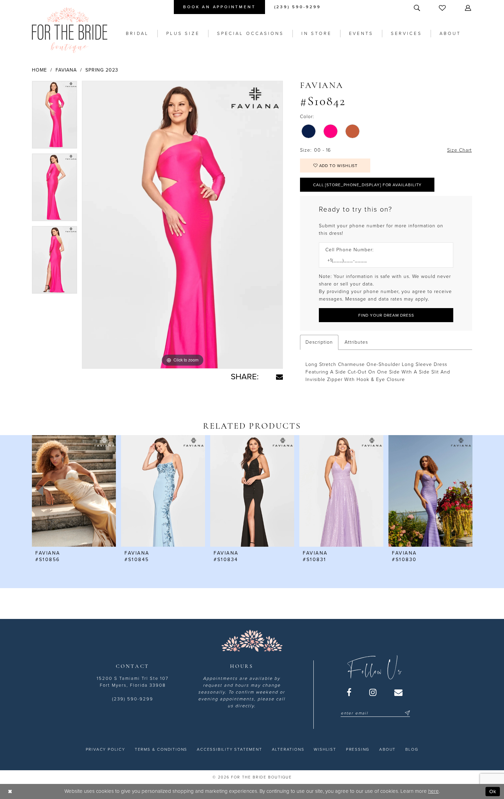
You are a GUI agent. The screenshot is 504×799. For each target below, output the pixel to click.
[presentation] (74, 491)
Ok (492, 791)
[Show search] (417, 7)
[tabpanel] (54, 117)
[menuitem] (219, 7)
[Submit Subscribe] (406, 713)
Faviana (66, 70)
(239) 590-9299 (132, 699)
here (433, 791)
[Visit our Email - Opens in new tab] (398, 692)
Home (39, 70)
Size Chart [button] (459, 150)
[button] (468, 7)
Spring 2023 (101, 70)
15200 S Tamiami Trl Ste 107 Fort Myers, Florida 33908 (133, 682)
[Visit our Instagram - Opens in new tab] (373, 692)
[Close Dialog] (10, 792)
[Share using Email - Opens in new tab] (279, 376)
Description (319, 342)
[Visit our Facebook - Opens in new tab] (349, 692)
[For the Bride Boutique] (69, 30)
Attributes (356, 342)
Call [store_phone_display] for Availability (367, 184)
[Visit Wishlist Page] (443, 7)
